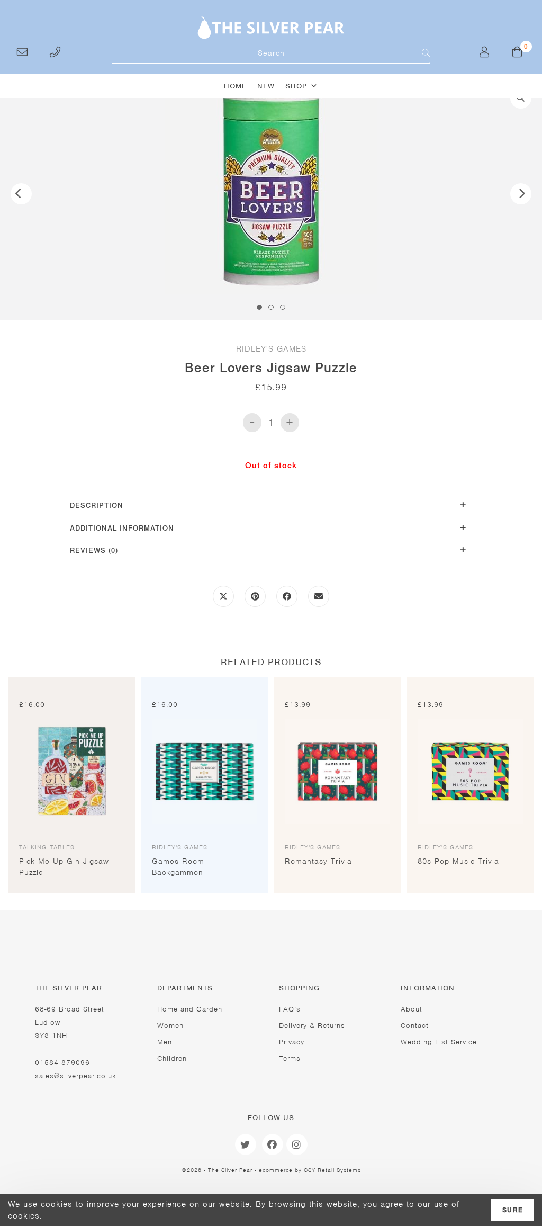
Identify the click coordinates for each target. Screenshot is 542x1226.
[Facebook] (272, 1144)
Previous (21, 193)
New (266, 86)
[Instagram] (297, 1144)
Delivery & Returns (312, 1025)
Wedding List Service (439, 1041)
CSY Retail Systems (332, 1170)
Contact (415, 1025)
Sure (512, 1210)
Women (170, 1025)
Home (235, 86)
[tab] (271, 506)
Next (520, 193)
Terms (290, 1058)
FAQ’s (290, 1009)
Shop (296, 86)
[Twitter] (245, 1144)
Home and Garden (189, 1009)
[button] (520, 98)
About (411, 1009)
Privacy (291, 1041)
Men (164, 1041)
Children (172, 1058)
